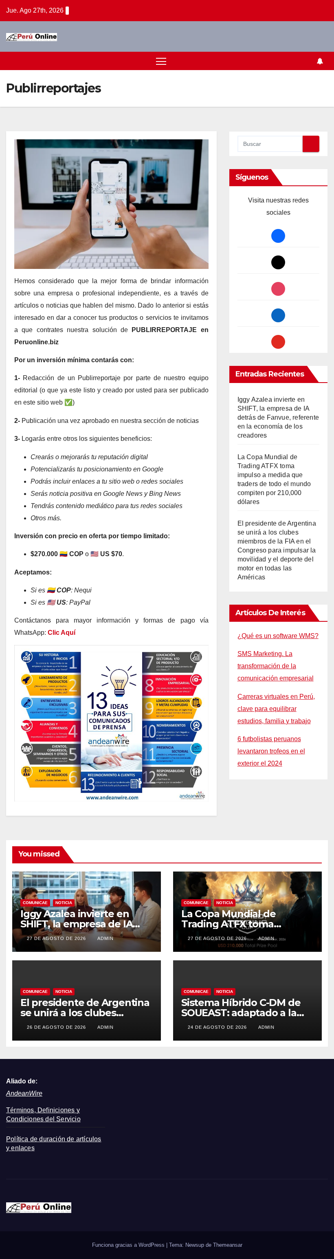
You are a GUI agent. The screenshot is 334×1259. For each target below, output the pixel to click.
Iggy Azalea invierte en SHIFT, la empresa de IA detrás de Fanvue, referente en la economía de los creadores (278, 417)
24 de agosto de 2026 (218, 1027)
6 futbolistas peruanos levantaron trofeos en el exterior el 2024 (271, 751)
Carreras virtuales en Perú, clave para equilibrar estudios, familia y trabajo (276, 708)
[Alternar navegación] (161, 61)
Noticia (63, 902)
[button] (305, 60)
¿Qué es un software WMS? (278, 635)
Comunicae (35, 902)
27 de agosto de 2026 (57, 938)
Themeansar (227, 1245)
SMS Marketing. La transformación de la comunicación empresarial (275, 666)
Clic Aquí (61, 632)
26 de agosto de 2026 (57, 1027)
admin (105, 938)
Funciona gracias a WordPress (129, 1245)
